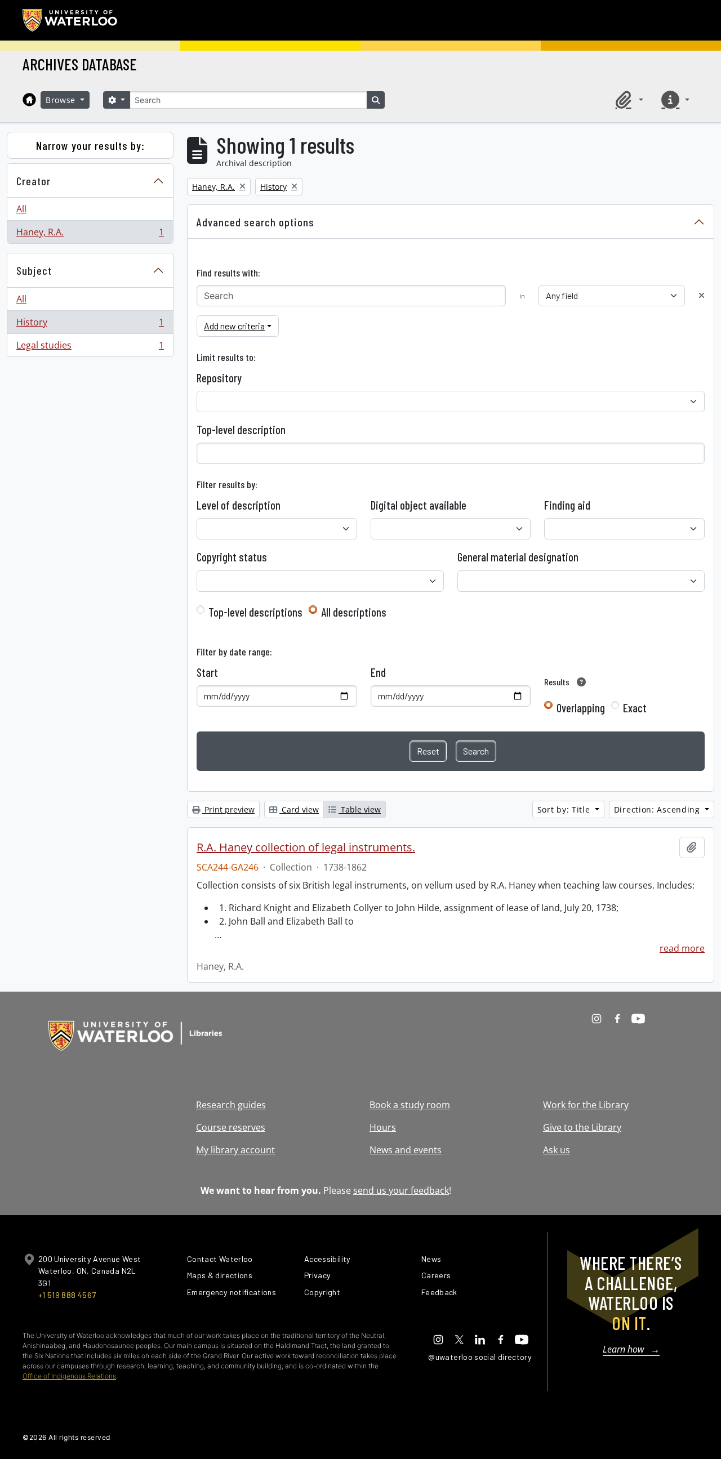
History (90, 325)
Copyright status (232, 557)
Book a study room (410, 1105)
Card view (299, 809)
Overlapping (581, 708)
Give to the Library (582, 1127)
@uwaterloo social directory (480, 1357)
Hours (383, 1127)
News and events (406, 1150)
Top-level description (241, 429)
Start (207, 672)
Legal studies (90, 347)
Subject (34, 270)
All (21, 209)
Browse (62, 100)
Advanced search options (255, 222)
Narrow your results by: (90, 145)
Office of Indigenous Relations (69, 1376)
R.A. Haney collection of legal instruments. (306, 847)
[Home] (29, 99)
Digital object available (418, 505)
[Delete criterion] (701, 295)
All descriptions (353, 612)
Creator (33, 181)
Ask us (556, 1150)
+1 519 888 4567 (67, 1295)
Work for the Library (586, 1105)
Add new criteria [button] (234, 325)
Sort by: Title (565, 809)
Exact (635, 708)
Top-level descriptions (255, 612)
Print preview (228, 809)
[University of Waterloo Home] (70, 20)
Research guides (231, 1105)
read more (682, 948)
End (378, 672)
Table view (360, 809)
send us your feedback (401, 1190)
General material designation (517, 557)
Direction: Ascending (658, 809)
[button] (627, 99)
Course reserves (230, 1127)
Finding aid (567, 505)
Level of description (239, 505)
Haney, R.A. (90, 234)
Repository (219, 378)
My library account (235, 1150)
